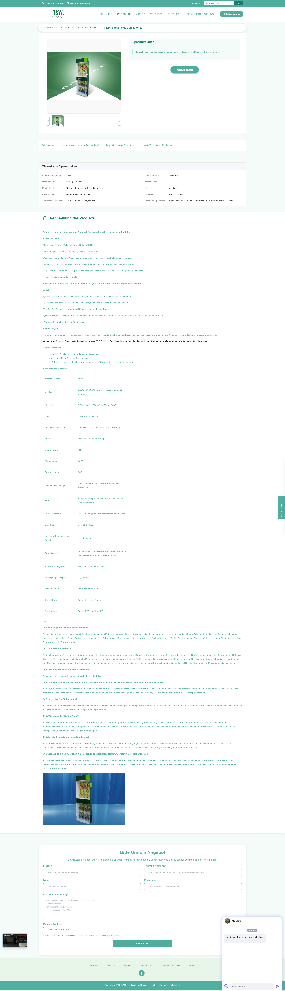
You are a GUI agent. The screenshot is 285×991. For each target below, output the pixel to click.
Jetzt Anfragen (231, 14)
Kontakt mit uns (145, 965)
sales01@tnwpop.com (80, 3)
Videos (140, 14)
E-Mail (47, 866)
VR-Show (156, 14)
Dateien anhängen (53, 924)
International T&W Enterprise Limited (141, 985)
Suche (238, 3)
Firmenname (151, 880)
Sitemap (191, 965)
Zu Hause (106, 14)
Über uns (173, 14)
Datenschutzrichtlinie (170, 965)
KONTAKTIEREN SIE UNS (199, 14)
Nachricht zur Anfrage (56, 894)
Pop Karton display (86, 27)
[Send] (277, 986)
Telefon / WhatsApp (155, 866)
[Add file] (226, 986)
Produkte (124, 14)
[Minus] (277, 921)
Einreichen (142, 943)
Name (46, 880)
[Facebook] (142, 973)
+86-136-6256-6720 (54, 3)
